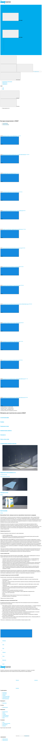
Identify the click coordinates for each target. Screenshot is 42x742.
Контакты (4, 54)
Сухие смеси (7, 39)
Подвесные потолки (8, 45)
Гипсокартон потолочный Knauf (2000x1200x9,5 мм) (11, 341)
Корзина (17, 98)
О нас (3, 53)
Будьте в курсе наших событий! (5, 727)
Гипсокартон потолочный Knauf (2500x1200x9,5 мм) (11, 360)
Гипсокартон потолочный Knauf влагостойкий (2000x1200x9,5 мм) (14, 378)
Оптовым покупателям (6, 723)
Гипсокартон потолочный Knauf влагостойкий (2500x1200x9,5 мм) (14, 397)
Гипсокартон (7, 38)
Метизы (6, 49)
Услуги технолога (5, 716)
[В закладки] (23, 133)
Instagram (36, 680)
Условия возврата (5, 715)
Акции (3, 717)
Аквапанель (7, 44)
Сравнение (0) (4, 84)
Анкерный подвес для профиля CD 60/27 (9, 173)
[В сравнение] (8, 133)
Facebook (17, 688)
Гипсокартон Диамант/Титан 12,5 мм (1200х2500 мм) (12, 322)
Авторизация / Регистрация (7, 81)
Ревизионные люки (8, 50)
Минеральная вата (5, 698)
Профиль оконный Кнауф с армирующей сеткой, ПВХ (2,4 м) (13, 229)
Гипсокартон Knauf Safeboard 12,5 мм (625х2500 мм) (11, 285)
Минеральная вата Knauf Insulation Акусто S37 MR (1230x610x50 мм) (14, 154)
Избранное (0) (4, 82)
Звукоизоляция (5, 707)
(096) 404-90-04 (5, 740)
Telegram (17, 680)
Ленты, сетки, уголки (8, 48)
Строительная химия (8, 43)
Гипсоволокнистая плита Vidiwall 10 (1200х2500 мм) (11, 266)
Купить (2, 162)
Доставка (4, 714)
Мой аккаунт (18, 79)
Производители (5, 711)
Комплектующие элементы (9, 42)
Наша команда (4, 724)
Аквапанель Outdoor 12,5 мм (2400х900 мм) (10, 135)
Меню (19, 12)
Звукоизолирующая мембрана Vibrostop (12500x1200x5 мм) (13, 210)
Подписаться (27, 735)
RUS (3, 89)
